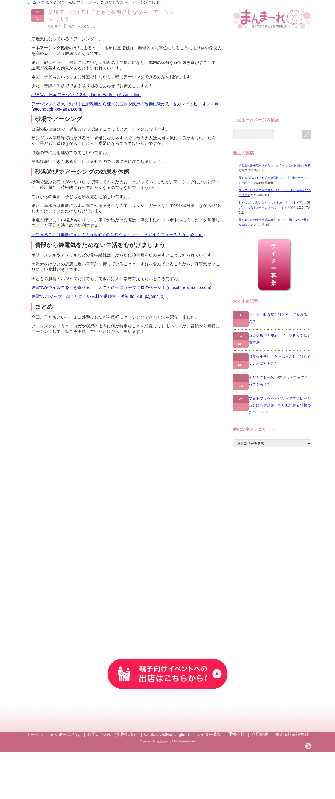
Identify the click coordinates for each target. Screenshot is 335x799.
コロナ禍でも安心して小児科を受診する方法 (280, 338)
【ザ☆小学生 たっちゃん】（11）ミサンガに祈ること (280, 359)
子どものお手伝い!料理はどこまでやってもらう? (278, 380)
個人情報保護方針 (292, 734)
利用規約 (260, 734)
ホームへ (34, 734)
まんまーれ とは (65, 734)
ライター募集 (274, 264)
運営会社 (236, 734)
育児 (71, 26)
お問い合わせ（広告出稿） (112, 734)
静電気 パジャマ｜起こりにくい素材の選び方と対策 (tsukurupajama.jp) (97, 296)
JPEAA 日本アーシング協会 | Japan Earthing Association (86, 94)
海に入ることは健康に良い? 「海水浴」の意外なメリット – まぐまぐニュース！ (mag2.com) (118, 234)
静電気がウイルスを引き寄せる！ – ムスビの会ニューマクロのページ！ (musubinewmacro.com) (121, 287)
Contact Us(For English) (166, 734)
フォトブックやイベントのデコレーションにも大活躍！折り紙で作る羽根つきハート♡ (280, 405)
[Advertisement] (272, 75)
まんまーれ (164, 741)
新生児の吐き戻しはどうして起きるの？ (278, 318)
